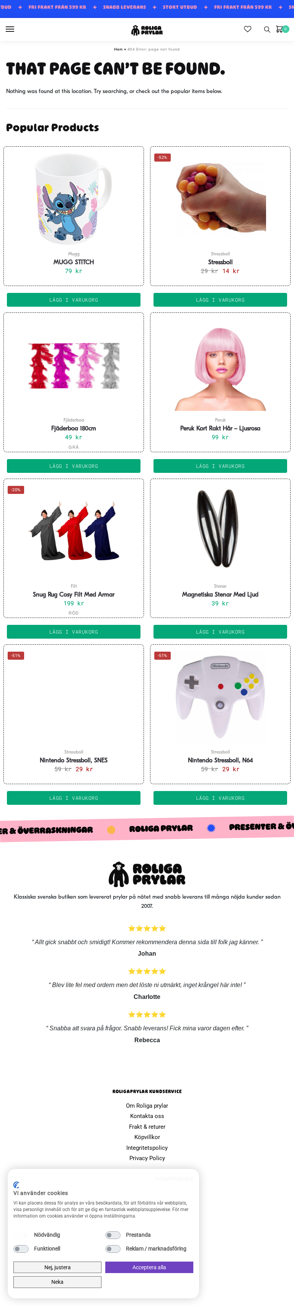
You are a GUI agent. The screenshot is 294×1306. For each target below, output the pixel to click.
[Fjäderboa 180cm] (74, 365)
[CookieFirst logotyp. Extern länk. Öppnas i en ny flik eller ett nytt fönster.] (16, 1185)
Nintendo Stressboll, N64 (220, 761)
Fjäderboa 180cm (73, 429)
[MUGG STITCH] (74, 199)
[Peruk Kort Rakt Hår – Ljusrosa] (220, 365)
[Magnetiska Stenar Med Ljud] (220, 531)
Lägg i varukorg (73, 466)
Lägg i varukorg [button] (73, 299)
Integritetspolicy (147, 1147)
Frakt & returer (147, 1126)
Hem (118, 49)
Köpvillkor (147, 1137)
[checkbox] (21, 1235)
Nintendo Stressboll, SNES (74, 761)
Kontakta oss (147, 1116)
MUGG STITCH (74, 263)
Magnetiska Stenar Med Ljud (220, 595)
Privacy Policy (147, 1158)
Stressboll (220, 263)
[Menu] (17, 29)
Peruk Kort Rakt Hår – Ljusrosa (220, 429)
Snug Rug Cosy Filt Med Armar (73, 595)
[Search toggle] (267, 29)
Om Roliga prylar (147, 1105)
